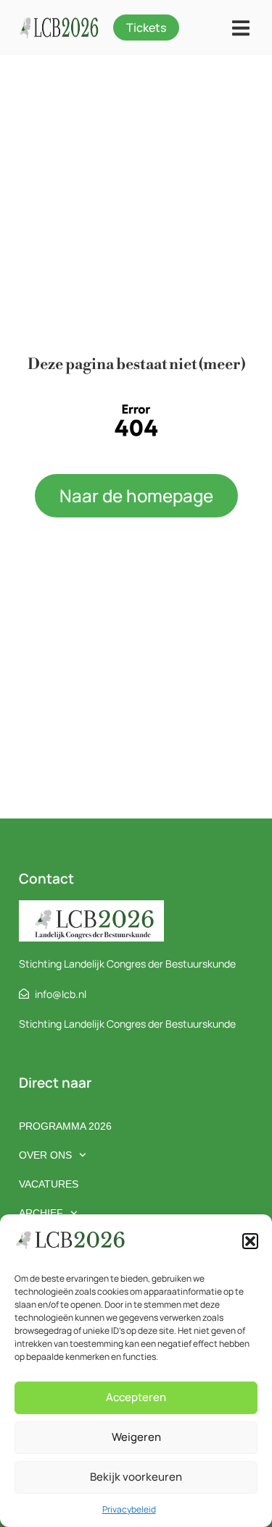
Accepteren (136, 1397)
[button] (250, 1241)
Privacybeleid (129, 1509)
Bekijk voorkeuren (136, 1476)
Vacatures (48, 1184)
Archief (41, 1213)
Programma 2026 (65, 1126)
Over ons (45, 1155)
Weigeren (136, 1436)
